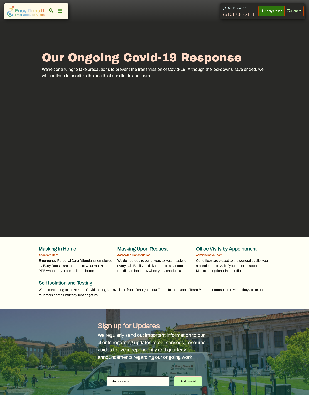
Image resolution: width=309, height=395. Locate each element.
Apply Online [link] (273, 11)
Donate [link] (296, 11)
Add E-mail (188, 381)
